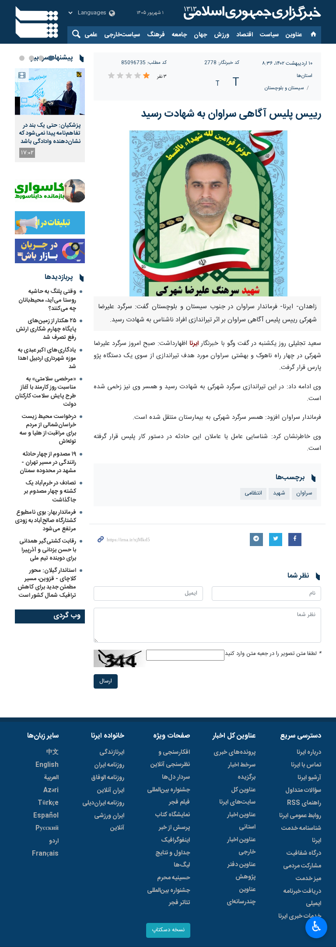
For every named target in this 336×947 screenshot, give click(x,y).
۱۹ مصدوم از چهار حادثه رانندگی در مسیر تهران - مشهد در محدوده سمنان (48, 462)
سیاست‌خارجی (122, 35)
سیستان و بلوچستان (284, 88)
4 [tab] (21, 58)
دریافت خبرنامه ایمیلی (302, 897)
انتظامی (253, 493)
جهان (200, 35)
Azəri (51, 790)
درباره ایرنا (309, 752)
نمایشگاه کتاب (172, 815)
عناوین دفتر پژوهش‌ (242, 871)
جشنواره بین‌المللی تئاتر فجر (168, 896)
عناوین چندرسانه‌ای (241, 895)
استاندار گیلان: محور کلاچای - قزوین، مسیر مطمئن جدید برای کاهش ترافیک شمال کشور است (47, 583)
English (47, 765)
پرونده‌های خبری (235, 752)
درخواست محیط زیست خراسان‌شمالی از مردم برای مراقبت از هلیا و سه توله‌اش (48, 429)
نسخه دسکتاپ (168, 930)
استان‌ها (304, 76)
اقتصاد (244, 35)
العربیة (51, 778)
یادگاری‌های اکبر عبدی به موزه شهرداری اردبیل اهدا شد (47, 358)
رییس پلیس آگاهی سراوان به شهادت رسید (231, 114)
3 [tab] (31, 58)
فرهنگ (156, 35)
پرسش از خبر (174, 827)
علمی (90, 35)
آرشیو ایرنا (309, 778)
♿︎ (316, 926)
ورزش (221, 35)
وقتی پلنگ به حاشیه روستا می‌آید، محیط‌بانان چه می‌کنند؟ (47, 300)
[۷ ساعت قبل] (50, 91)
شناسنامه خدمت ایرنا (301, 834)
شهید (279, 493)
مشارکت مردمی (302, 866)
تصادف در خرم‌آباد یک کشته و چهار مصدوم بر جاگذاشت (50, 491)
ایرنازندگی (111, 752)
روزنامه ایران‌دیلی (103, 803)
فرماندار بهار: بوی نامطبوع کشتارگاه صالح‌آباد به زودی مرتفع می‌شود (45, 521)
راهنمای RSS (304, 803)
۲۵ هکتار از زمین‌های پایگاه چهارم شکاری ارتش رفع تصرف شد (46, 329)
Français (45, 854)
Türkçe (48, 803)
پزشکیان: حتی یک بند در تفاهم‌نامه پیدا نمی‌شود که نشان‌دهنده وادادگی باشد (49, 133)
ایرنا (251, 13)
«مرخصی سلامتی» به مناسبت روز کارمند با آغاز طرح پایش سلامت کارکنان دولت (45, 391)
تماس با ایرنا (306, 765)
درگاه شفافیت (304, 853)
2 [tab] (41, 58)
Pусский (47, 828)
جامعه (179, 35)
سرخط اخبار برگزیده (242, 771)
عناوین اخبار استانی (241, 821)
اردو (54, 841)
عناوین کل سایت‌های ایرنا (237, 796)
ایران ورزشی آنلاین (109, 822)
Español (46, 816)
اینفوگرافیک (175, 840)
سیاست (269, 35)
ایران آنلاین (110, 790)
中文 (52, 752)
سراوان (304, 493)
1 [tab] (50, 58)
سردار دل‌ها (176, 777)
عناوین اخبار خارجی (241, 846)
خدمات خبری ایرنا (299, 916)
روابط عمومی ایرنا (300, 816)
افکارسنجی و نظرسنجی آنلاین (170, 758)
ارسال (105, 681)
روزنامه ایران (109, 765)
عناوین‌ (294, 35)
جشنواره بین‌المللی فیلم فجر (168, 796)
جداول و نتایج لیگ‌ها (172, 859)
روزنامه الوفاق (107, 778)
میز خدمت (308, 879)
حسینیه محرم (173, 878)
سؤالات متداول (303, 790)
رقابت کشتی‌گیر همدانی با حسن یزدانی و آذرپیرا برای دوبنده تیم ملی (47, 549)
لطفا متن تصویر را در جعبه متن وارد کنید (273, 654)
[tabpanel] (50, 115)
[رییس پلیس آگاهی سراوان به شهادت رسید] (207, 213)
